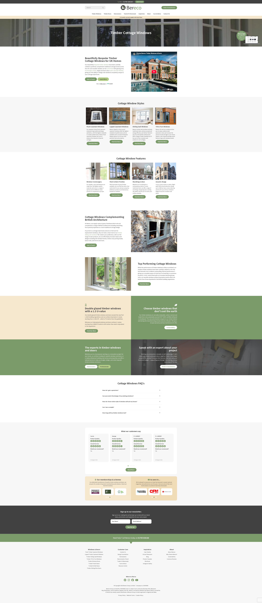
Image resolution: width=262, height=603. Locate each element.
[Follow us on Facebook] (132, 580)
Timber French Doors (94, 563)
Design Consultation (123, 554)
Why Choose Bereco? (171, 554)
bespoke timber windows (101, 64)
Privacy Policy (121, 595)
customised (110, 68)
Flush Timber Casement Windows (94, 552)
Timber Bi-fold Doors (94, 566)
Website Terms (131, 595)
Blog (147, 556)
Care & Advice (157, 14)
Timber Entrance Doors (94, 561)
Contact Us (167, 14)
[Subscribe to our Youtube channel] (136, 580)
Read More (131, 470)
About (149, 14)
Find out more (91, 331)
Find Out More (144, 284)
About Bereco (171, 552)
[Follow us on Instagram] (129, 580)
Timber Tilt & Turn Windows (94, 559)
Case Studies (147, 552)
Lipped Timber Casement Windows (94, 554)
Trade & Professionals (130, 14)
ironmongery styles (90, 70)
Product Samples (147, 559)
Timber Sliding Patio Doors (94, 568)
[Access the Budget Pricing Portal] (248, 36)
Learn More (103, 79)
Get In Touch (91, 79)
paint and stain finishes (116, 70)
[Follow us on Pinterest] (125, 580)
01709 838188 (128, 2)
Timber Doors (107, 14)
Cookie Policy (139, 595)
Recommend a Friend (122, 559)
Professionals (104, 366)
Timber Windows (96, 14)
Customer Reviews (172, 559)
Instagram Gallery (147, 563)
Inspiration (142, 14)
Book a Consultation (169, 7)
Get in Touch (140, 1)
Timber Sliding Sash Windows (94, 556)
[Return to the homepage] (131, 7)
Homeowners (117, 14)
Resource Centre (123, 566)
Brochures (147, 561)
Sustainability (170, 327)
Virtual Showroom (147, 554)
